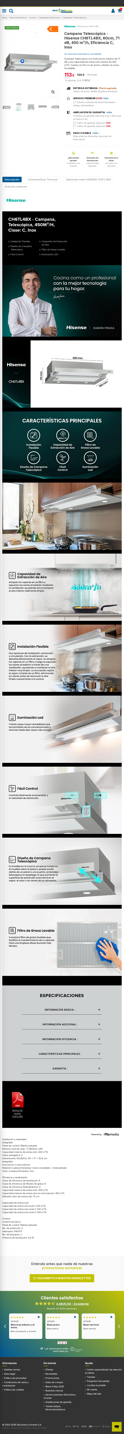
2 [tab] (62, 1342)
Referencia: (82, 26)
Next (119, 1326)
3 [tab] (65, 1342)
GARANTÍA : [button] (60, 1068)
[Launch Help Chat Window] (117, 1427)
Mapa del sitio (94, 1393)
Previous (5, 1326)
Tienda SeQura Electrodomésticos (55, 1408)
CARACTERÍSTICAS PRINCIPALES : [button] (60, 1054)
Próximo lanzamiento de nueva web (62, 3)
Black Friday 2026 (54, 1386)
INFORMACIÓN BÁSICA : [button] (60, 1010)
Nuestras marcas (54, 1390)
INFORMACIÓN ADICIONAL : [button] (60, 1024)
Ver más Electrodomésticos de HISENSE (82, 54)
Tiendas (91, 1377)
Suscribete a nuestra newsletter (64, 1278)
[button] (17, 1104)
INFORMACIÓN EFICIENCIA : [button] (60, 1039)
